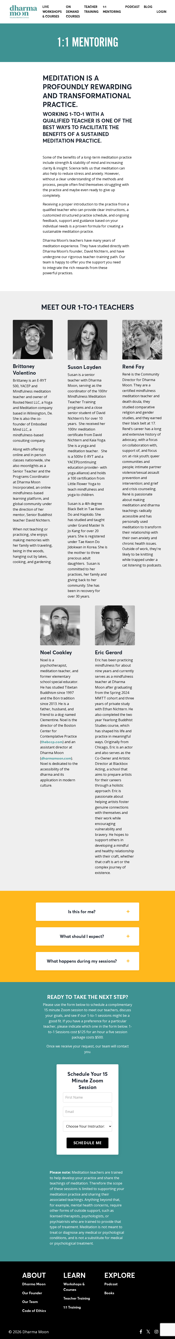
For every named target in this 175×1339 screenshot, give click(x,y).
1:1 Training (72, 1307)
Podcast (111, 1284)
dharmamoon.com (56, 758)
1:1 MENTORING (112, 9)
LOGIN (161, 12)
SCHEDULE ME (87, 1142)
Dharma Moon (33, 1284)
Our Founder (32, 1293)
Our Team (30, 1302)
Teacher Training (76, 1298)
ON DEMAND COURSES (73, 11)
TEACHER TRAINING (91, 9)
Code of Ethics (34, 1311)
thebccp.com (52, 742)
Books (109, 1293)
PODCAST (132, 7)
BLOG (148, 7)
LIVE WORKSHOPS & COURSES (52, 11)
